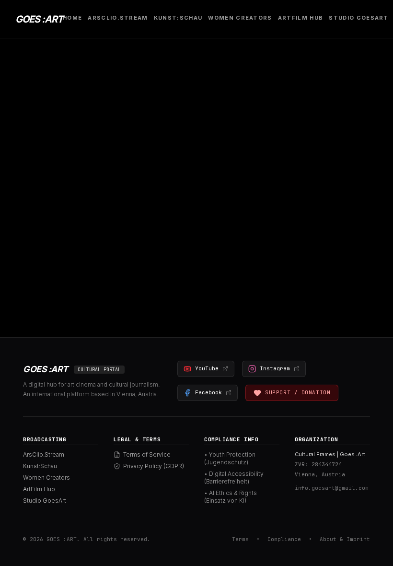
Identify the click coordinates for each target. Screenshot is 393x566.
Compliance (284, 539)
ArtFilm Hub (301, 17)
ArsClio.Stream (118, 17)
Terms (240, 539)
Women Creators (240, 17)
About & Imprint (345, 539)
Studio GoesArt (358, 17)
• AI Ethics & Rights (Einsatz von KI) (230, 496)
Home (72, 17)
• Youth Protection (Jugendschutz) (229, 458)
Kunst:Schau (178, 17)
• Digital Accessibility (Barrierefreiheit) (234, 477)
